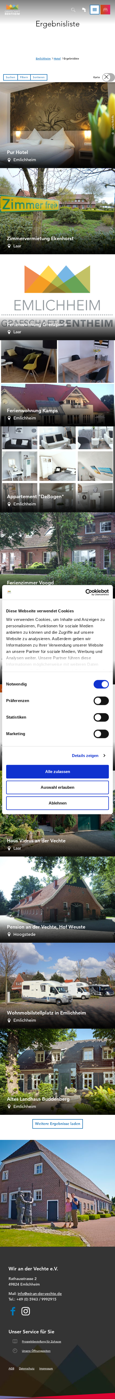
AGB (11, 1368)
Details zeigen (85, 755)
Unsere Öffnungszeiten (36, 1351)
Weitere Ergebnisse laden (57, 1123)
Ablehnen (58, 803)
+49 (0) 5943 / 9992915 (36, 1299)
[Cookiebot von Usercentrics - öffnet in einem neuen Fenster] (85, 592)
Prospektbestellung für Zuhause (41, 1341)
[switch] (101, 700)
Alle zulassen (57, 771)
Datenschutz (26, 1368)
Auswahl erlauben (57, 787)
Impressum (46, 1368)
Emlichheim (43, 58)
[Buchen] (105, 9)
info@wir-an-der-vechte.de (40, 1293)
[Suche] (73, 9)
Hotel (57, 58)
